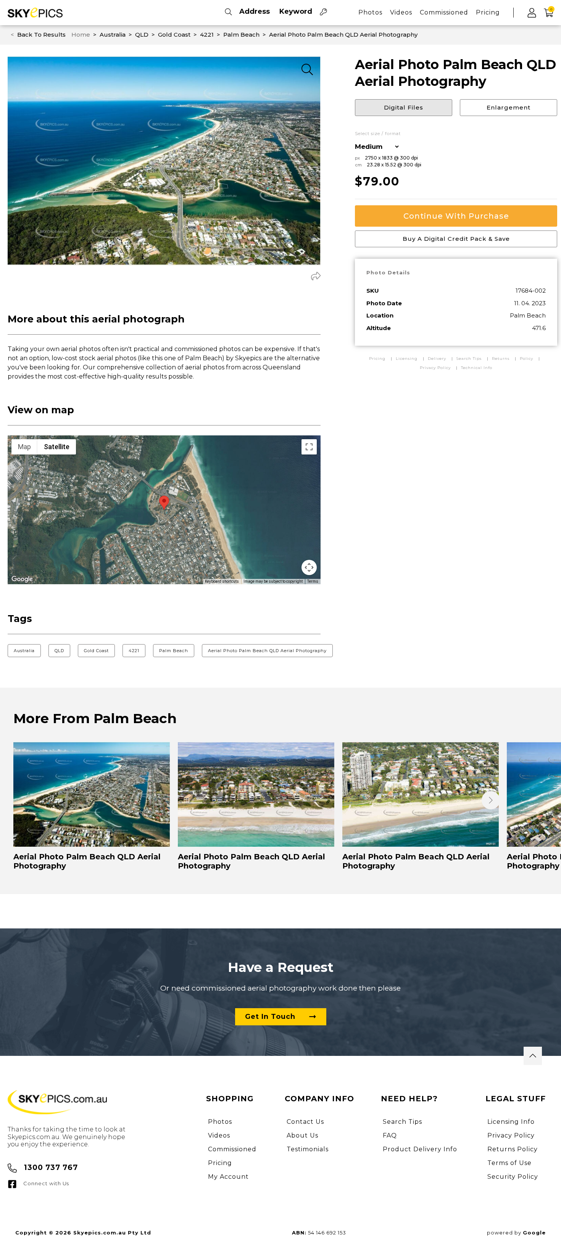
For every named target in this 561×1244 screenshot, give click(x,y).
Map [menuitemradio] (24, 447)
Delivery (438, 358)
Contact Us (305, 1121)
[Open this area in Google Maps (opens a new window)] (22, 579)
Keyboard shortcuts (222, 581)
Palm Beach (173, 650)
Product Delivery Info (420, 1149)
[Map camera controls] (309, 567)
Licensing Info (511, 1121)
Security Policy (512, 1176)
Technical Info (476, 367)
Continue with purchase (456, 216)
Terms (312, 581)
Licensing (407, 358)
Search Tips (469, 358)
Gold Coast (96, 650)
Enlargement (508, 107)
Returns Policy (512, 1149)
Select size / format (378, 134)
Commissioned (444, 12)
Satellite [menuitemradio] (56, 447)
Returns (500, 358)
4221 (134, 650)
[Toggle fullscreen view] (309, 446)
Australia (24, 650)
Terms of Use (509, 1163)
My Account (228, 1176)
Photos (370, 12)
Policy (526, 358)
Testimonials (308, 1149)
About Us (302, 1135)
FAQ (390, 1135)
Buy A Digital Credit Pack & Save (456, 238)
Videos (401, 12)
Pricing (488, 12)
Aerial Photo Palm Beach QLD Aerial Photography (267, 650)
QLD (59, 650)
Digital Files (403, 107)
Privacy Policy (435, 367)
